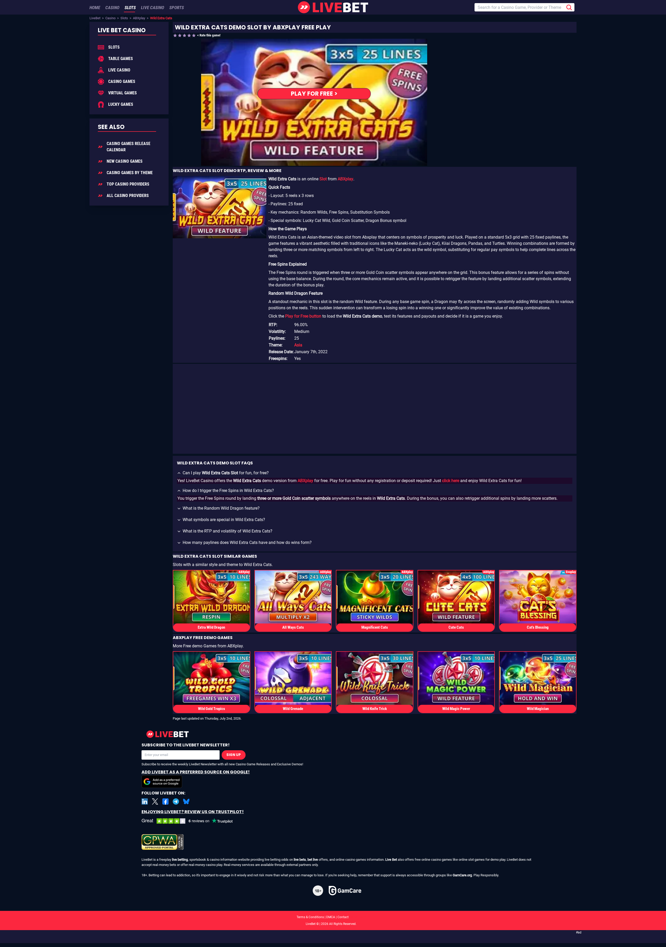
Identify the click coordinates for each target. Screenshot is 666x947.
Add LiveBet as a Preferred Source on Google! (196, 772)
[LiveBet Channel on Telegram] (176, 801)
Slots (124, 18)
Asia (298, 345)
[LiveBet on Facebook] (165, 801)
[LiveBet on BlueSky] (186, 801)
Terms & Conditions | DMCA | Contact (333, 917)
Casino (110, 18)
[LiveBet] (333, 7)
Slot (323, 178)
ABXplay (139, 18)
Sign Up (233, 754)
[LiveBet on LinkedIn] (145, 801)
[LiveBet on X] (155, 801)
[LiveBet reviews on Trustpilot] (191, 821)
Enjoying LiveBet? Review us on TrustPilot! (193, 812)
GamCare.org (462, 875)
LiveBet (94, 18)
